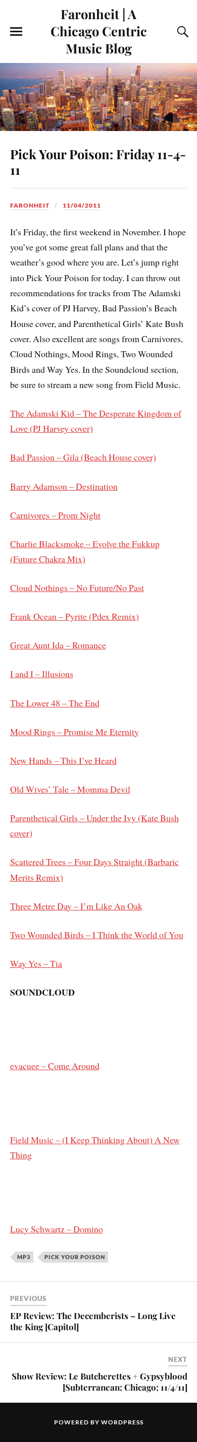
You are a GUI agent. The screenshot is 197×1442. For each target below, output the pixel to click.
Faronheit (30, 205)
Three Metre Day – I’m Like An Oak (76, 906)
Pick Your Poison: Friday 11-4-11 (98, 161)
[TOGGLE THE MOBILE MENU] (16, 31)
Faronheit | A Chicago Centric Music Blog (99, 30)
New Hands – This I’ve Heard (63, 760)
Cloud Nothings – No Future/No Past (77, 587)
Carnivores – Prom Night (55, 515)
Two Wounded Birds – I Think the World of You (96, 935)
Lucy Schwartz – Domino (56, 1229)
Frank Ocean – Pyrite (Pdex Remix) (74, 616)
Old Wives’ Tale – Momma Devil (70, 789)
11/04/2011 (82, 205)
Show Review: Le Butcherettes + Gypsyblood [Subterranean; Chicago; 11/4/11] (99, 1381)
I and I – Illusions (41, 674)
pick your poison (74, 1257)
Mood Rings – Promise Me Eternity (74, 732)
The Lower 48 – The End (55, 703)
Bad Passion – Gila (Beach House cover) (83, 457)
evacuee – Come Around (55, 1066)
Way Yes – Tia (36, 963)
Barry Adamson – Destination (64, 486)
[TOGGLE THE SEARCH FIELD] (181, 31)
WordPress (122, 1422)
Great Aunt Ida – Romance (58, 645)
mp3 (23, 1257)
